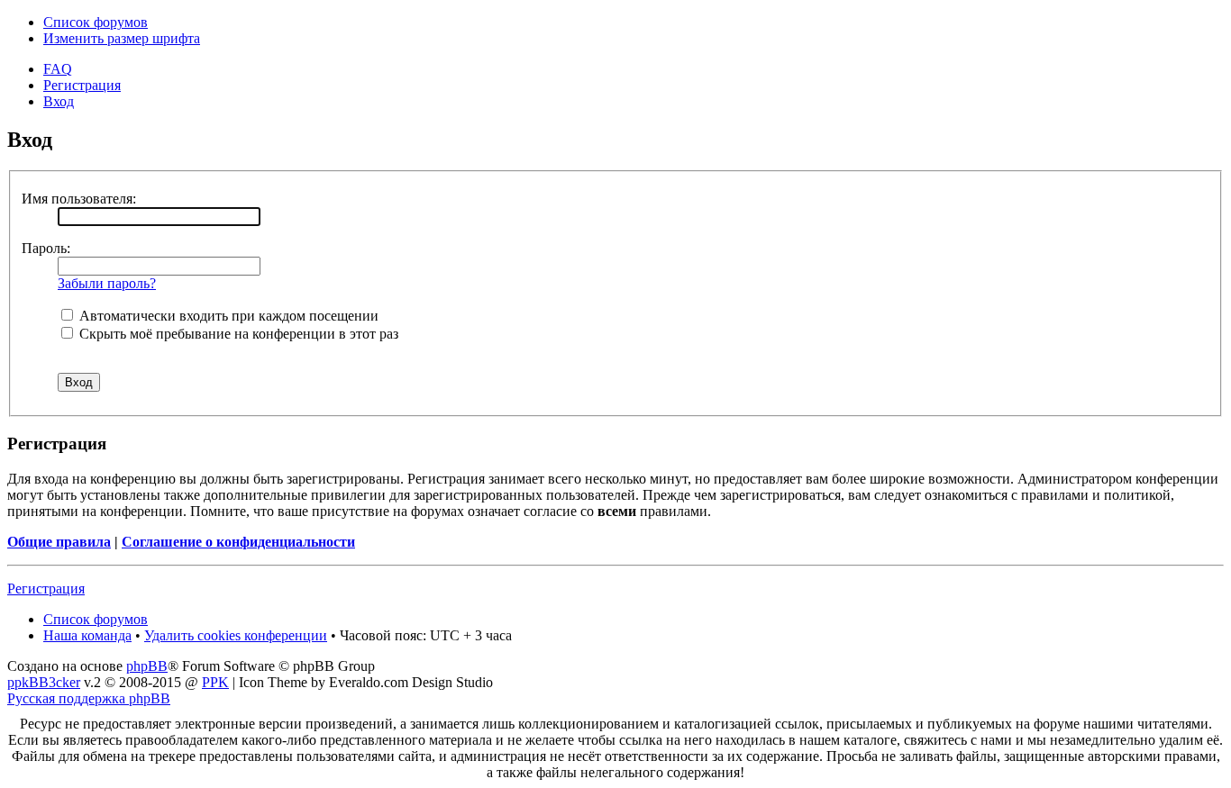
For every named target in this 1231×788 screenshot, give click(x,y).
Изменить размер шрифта (121, 38)
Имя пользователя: (79, 198)
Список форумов (95, 22)
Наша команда (87, 635)
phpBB (147, 666)
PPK (215, 682)
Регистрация (82, 85)
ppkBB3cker (43, 682)
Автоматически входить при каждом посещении (227, 315)
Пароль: (46, 248)
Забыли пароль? (107, 283)
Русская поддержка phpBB (88, 698)
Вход (58, 101)
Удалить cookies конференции (235, 635)
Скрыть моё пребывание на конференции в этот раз (237, 333)
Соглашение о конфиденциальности (238, 541)
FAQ (57, 69)
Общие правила (59, 541)
